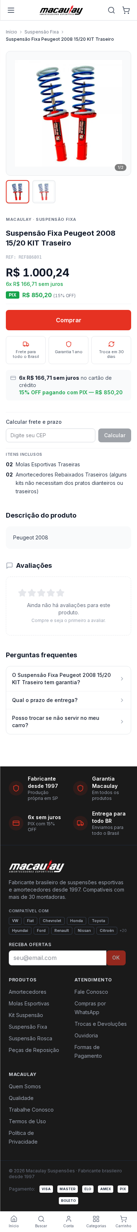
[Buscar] (111, 10)
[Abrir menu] (11, 10)
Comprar (68, 320)
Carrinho (123, 1226)
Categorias (96, 1226)
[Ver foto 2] (44, 191)
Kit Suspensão (26, 1015)
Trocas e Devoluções (101, 1024)
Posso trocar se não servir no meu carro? (55, 721)
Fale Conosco (91, 992)
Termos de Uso (27, 1121)
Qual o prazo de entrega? (44, 700)
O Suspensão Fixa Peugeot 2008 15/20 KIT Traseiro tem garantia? (61, 678)
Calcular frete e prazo (34, 422)
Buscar (41, 1226)
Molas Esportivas (29, 1003)
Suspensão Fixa (41, 32)
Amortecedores (27, 992)
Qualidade (21, 1098)
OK (116, 957)
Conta (68, 1226)
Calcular (114, 435)
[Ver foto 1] (17, 191)
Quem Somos (25, 1086)
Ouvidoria (86, 1035)
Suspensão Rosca (30, 1038)
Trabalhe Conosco (31, 1110)
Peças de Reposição (34, 1050)
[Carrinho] (126, 10)
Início (11, 32)
